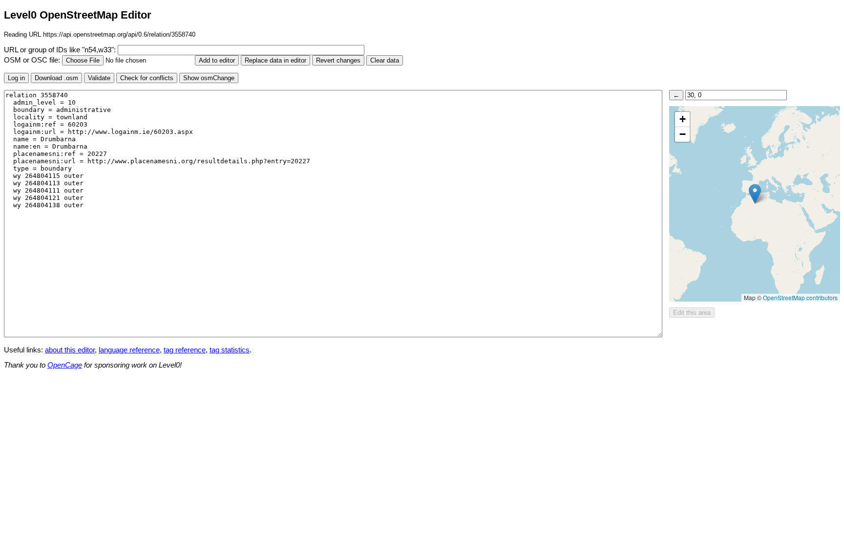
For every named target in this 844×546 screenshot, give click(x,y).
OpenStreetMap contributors (800, 297)
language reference (129, 350)
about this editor (70, 350)
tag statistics (230, 350)
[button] (755, 194)
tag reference (185, 350)
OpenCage (64, 365)
